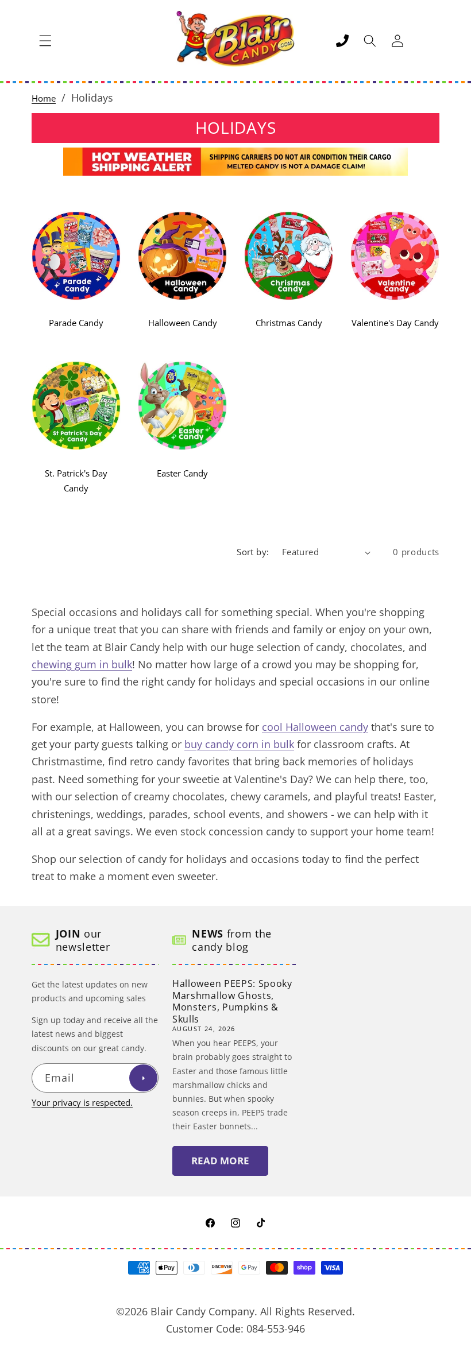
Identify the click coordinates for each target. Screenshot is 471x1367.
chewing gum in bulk (82, 664)
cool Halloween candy (315, 727)
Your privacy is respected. (82, 1103)
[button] (45, 41)
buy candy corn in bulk (239, 744)
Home (44, 98)
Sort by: (253, 552)
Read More (220, 1160)
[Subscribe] (143, 1078)
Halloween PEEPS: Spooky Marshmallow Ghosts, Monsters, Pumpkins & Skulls (232, 1001)
